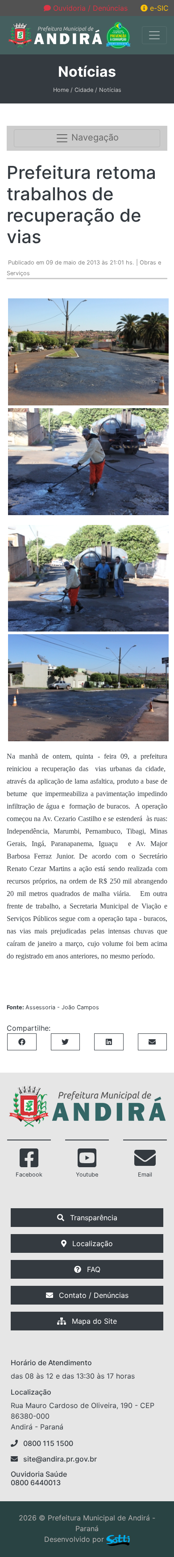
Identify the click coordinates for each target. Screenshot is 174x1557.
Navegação (94, 137)
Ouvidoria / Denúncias (89, 8)
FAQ (92, 1269)
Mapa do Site (93, 1321)
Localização (91, 1243)
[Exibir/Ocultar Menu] (154, 35)
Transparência (92, 1217)
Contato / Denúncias (92, 1295)
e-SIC (158, 8)
